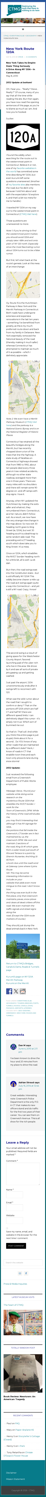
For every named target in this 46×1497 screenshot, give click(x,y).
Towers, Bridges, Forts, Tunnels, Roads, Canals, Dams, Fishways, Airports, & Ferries (22, 1005)
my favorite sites (17, 184)
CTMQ (23, 10)
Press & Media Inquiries (15, 1284)
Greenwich (11, 1013)
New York (21, 1013)
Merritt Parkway (14, 980)
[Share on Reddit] (23, 991)
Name (10, 1190)
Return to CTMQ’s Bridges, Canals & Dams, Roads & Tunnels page (22, 966)
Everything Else (17, 36)
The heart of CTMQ (13, 1305)
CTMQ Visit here (28, 214)
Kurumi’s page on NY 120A (19, 977)
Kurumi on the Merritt (17, 983)
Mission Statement (15, 1479)
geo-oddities (24, 1011)
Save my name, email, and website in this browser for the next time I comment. (21, 1234)
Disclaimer (11, 1473)
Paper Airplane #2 (24, 1430)
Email (9, 1202)
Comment (12, 1161)
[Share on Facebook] (9, 991)
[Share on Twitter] (16, 991)
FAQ (17, 1423)
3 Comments (31, 57)
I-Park (22, 1446)
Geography (31, 36)
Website (10, 1215)
